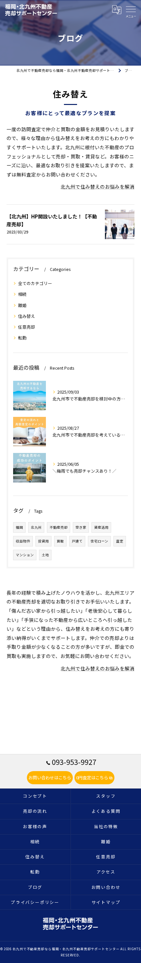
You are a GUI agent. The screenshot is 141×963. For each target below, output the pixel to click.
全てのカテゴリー (35, 283)
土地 (45, 554)
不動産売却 (59, 527)
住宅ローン (99, 541)
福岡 (19, 527)
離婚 (22, 305)
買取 (60, 541)
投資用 (43, 541)
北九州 (36, 527)
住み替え (26, 316)
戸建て (77, 541)
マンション (25, 554)
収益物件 (23, 541)
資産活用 (101, 527)
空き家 (80, 527)
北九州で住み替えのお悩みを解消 (97, 186)
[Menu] (131, 9)
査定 (119, 541)
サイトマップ (106, 902)
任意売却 (26, 327)
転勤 (22, 338)
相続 (22, 294)
